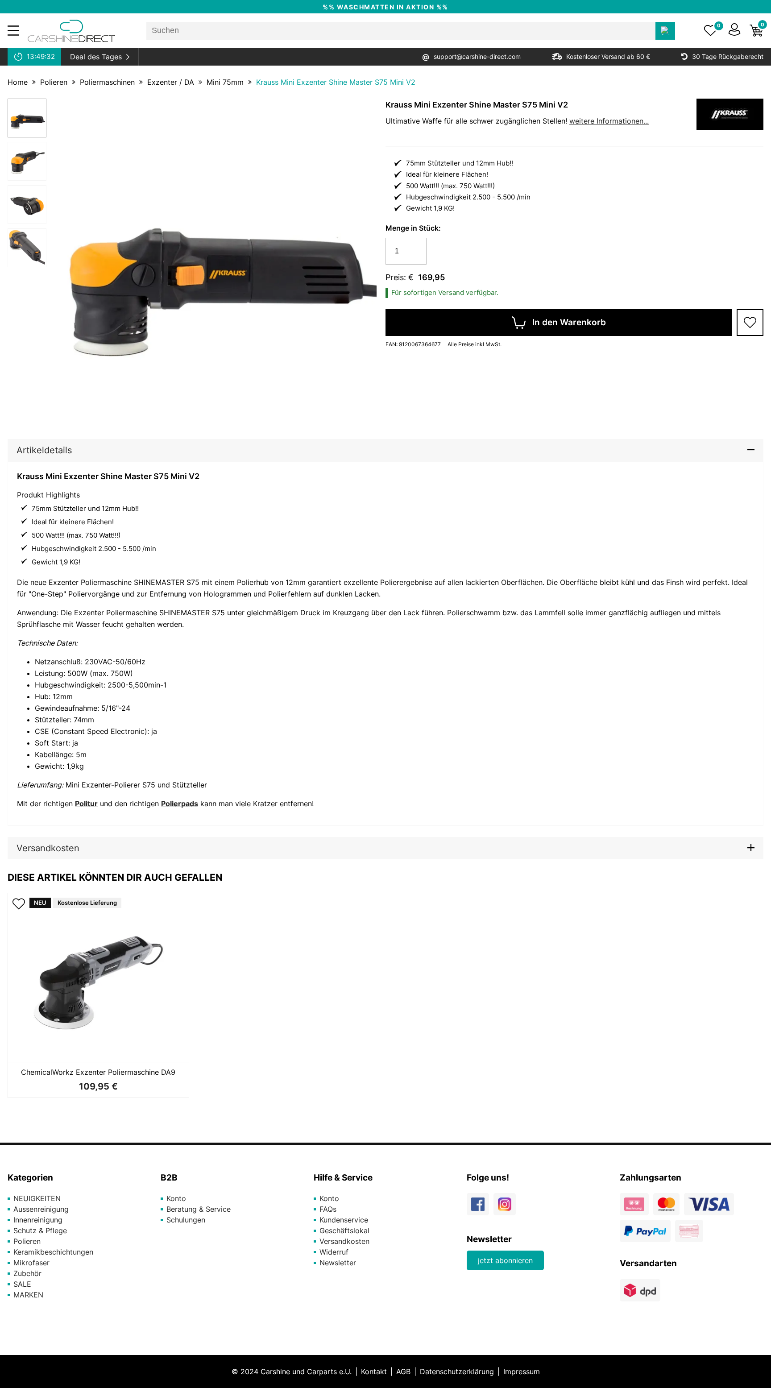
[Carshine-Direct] (71, 31)
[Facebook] (480, 1207)
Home (18, 82)
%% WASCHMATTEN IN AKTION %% (385, 7)
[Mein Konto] (734, 30)
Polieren (53, 82)
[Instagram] (506, 1207)
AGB (403, 1371)
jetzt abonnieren (505, 1260)
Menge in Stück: (413, 228)
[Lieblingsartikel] (710, 31)
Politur (86, 803)
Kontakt (374, 1371)
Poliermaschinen (107, 82)
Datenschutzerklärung (457, 1371)
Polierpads (179, 803)
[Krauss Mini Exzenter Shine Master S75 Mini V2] (27, 118)
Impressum (521, 1371)
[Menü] (13, 30)
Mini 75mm (225, 82)
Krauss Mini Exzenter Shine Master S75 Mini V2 (335, 82)
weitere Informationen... (609, 120)
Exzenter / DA (170, 82)
